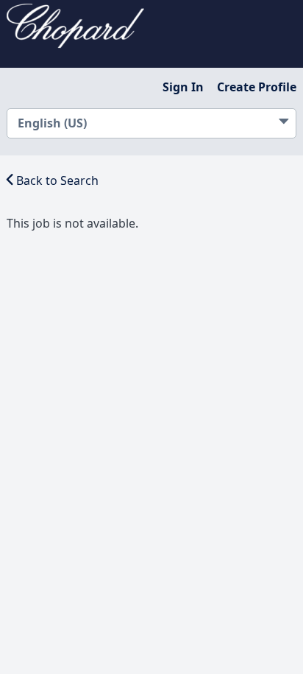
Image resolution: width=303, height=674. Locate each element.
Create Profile (256, 87)
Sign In (183, 87)
